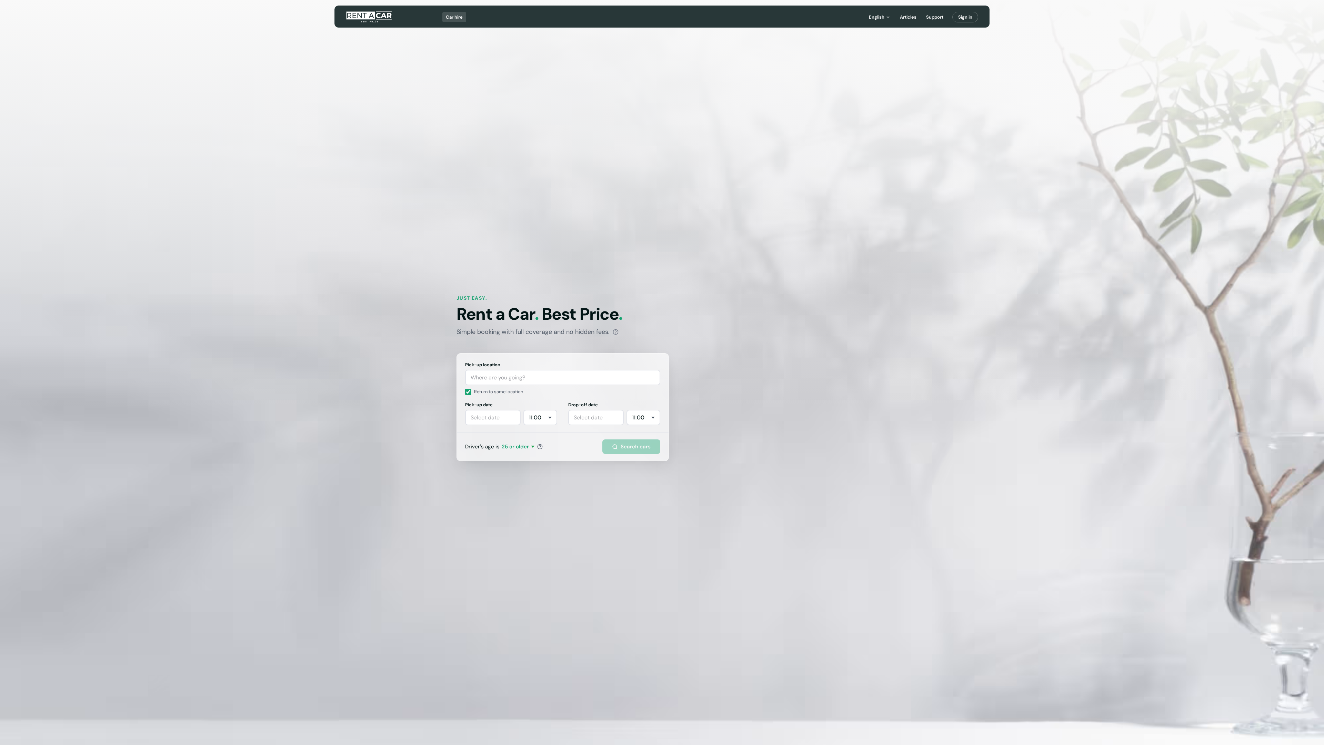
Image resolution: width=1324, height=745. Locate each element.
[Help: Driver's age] (540, 446)
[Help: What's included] (616, 332)
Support (934, 17)
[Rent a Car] (369, 17)
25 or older (515, 446)
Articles (908, 17)
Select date (485, 417)
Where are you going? (498, 377)
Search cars (636, 446)
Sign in (965, 17)
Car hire (454, 17)
